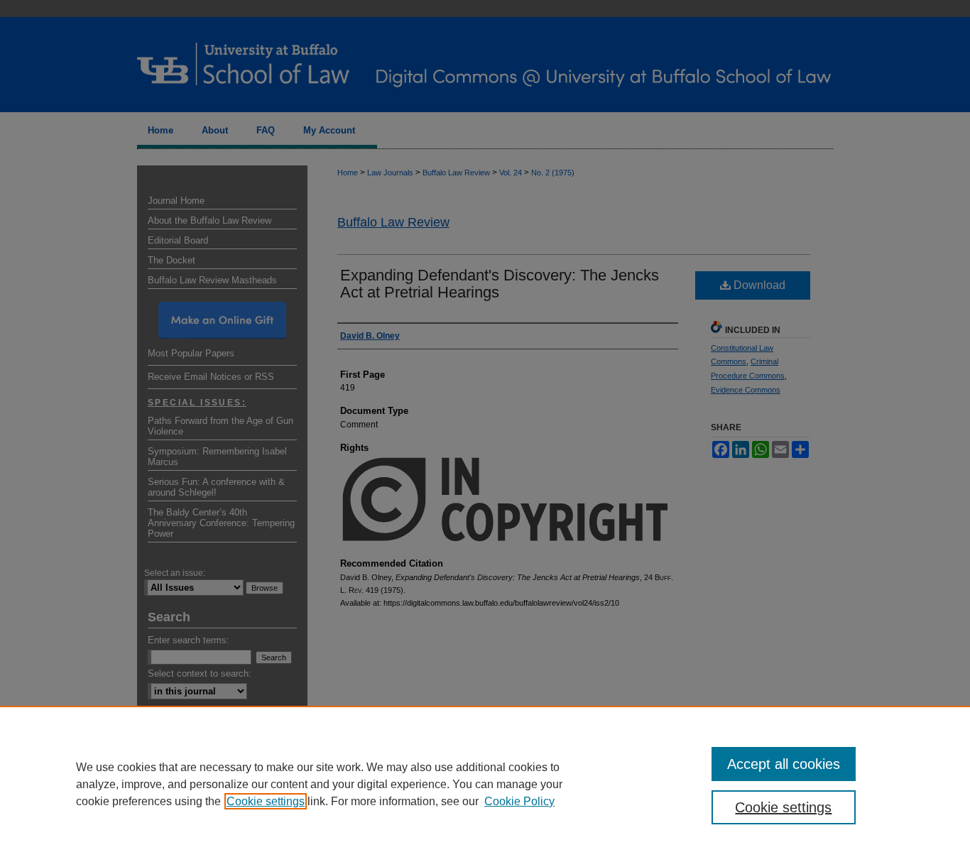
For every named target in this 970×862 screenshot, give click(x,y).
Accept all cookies (783, 764)
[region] (485, 784)
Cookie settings (266, 801)
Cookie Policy (519, 801)
